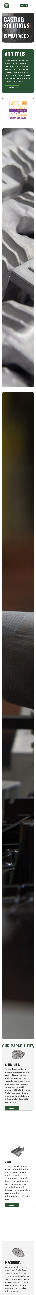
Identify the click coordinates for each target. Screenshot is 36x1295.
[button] (31, 6)
